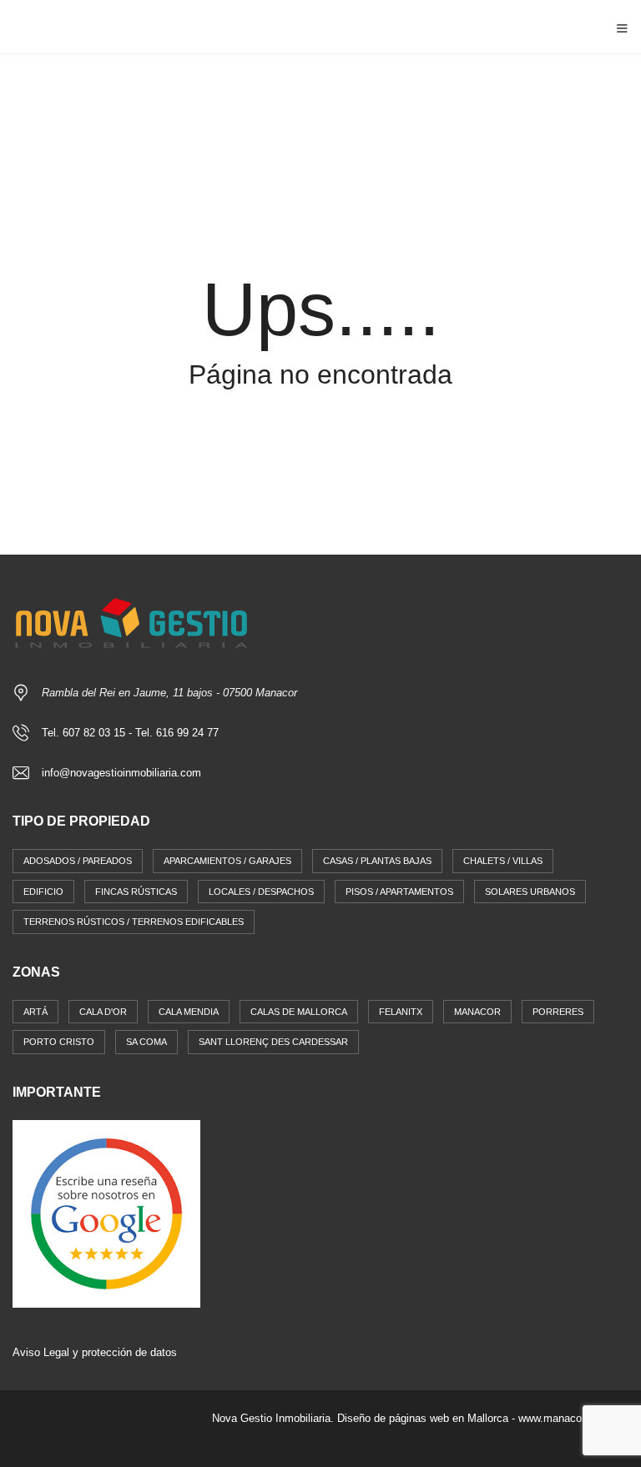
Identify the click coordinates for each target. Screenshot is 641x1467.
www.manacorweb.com (573, 1418)
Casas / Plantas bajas (377, 861)
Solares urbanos (530, 892)
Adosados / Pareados (77, 861)
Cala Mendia (189, 1012)
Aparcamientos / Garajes (227, 861)
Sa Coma (146, 1042)
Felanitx (400, 1012)
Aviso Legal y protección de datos (95, 1352)
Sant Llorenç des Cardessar (273, 1042)
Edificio (43, 892)
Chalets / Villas (503, 861)
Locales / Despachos (261, 892)
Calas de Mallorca (298, 1012)
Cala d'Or (103, 1012)
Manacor (477, 1012)
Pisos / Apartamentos (399, 892)
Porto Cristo (58, 1042)
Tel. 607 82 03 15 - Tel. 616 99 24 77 (130, 732)
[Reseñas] (106, 1213)
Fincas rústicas (136, 892)
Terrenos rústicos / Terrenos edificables (133, 922)
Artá (35, 1012)
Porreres (557, 1012)
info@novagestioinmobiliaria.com (121, 772)
